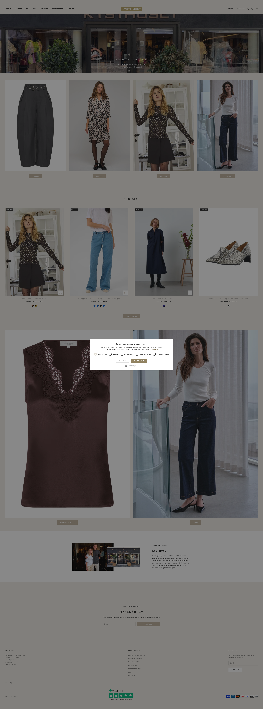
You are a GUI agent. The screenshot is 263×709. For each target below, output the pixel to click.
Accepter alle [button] (139, 360)
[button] (131, 366)
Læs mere (155, 349)
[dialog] (131, 354)
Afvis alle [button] (122, 360)
